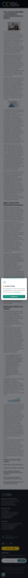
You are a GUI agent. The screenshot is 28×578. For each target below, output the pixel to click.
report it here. (17, 292)
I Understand (14, 296)
